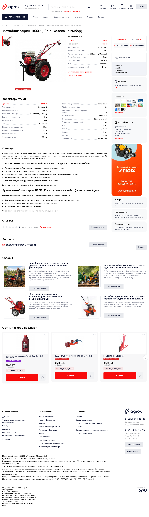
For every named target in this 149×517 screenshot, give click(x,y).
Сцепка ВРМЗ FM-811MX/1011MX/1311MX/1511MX (73, 356)
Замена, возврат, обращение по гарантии (92, 430)
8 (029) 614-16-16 (135, 418)
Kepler (41, 25)
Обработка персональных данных (89, 423)
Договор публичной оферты (50, 447)
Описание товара (75, 75)
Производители (45, 437)
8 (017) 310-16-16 (135, 430)
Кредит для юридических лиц (50, 427)
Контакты (78, 17)
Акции (45, 17)
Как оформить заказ (47, 440)
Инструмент (7, 426)
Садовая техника (18, 25)
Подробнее (119, 138)
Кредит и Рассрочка (47, 420)
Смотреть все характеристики (80, 72)
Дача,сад (5, 25)
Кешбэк (42, 423)
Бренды (101, 17)
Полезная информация (48, 430)
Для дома (6, 429)
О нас (35, 17)
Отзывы (79, 427)
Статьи (90, 17)
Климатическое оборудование (14, 436)
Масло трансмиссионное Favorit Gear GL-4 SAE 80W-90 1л (24, 357)
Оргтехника (6, 439)
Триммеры (76, 11)
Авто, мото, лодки (9, 432)
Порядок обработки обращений (51, 443)
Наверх (141, 247)
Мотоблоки (67, 11)
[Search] (89, 7)
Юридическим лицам (84, 420)
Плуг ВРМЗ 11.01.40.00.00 (113, 356)
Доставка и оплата (61, 17)
